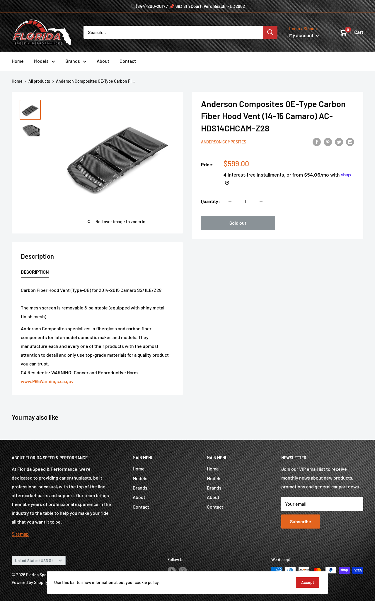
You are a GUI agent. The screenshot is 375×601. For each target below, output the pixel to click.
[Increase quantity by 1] (261, 201)
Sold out (237, 223)
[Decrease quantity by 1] (230, 201)
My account (301, 35)
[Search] (270, 32)
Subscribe (300, 521)
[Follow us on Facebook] (172, 571)
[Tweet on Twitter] (339, 141)
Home (18, 61)
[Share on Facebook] (317, 141)
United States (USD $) (33, 560)
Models (41, 61)
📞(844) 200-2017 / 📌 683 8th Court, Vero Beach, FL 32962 (187, 6)
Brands (72, 61)
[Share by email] (350, 141)
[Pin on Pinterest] (328, 141)
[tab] (35, 273)
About (103, 61)
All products (39, 81)
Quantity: (210, 201)
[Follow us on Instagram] (183, 571)
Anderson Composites (223, 142)
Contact (128, 61)
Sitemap (20, 533)
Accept (307, 582)
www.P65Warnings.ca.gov (47, 381)
